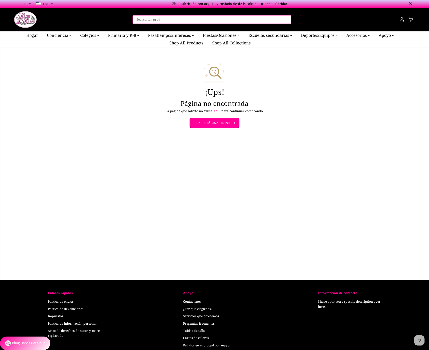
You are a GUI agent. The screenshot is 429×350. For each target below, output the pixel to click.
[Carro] (411, 19)
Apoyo (385, 35)
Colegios (88, 35)
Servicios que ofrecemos (201, 316)
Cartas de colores (196, 338)
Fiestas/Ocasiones (220, 35)
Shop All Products (186, 43)
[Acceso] (402, 19)
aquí (217, 111)
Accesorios (357, 35)
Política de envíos (60, 301)
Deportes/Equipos (318, 35)
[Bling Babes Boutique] (25, 19)
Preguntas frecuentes (198, 323)
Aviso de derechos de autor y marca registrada (75, 333)
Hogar (32, 35)
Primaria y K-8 (122, 35)
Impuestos (55, 316)
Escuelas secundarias (269, 35)
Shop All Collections (231, 43)
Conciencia (58, 35)
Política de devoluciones (65, 309)
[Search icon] (296, 19)
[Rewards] (25, 343)
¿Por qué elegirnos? (197, 309)
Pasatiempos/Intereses (170, 35)
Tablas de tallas (194, 330)
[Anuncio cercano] (410, 4)
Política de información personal (72, 323)
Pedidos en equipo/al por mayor (207, 345)
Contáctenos (192, 301)
